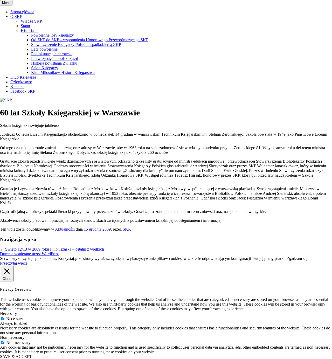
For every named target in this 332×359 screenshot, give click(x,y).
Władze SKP (31, 21)
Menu (6, 3)
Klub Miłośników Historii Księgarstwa (63, 72)
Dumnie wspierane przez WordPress (29, 254)
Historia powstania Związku (54, 63)
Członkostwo (21, 82)
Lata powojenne (44, 49)
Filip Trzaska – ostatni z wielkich (79, 249)
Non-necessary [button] (12, 337)
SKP (126, 229)
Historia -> (29, 30)
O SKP (16, 16)
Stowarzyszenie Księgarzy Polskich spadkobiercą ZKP (76, 44)
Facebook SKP (22, 91)
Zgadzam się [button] (297, 258)
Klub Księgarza (23, 77)
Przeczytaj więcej (14, 263)
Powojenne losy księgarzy (52, 35)
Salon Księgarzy (44, 68)
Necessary (14, 318)
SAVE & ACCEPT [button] (16, 356)
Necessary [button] (8, 313)
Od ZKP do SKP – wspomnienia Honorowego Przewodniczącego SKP (89, 40)
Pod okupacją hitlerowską (52, 54)
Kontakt (17, 86)
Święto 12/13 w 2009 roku (24, 249)
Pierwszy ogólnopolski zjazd (54, 58)
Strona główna (22, 12)
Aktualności (65, 229)
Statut (25, 26)
